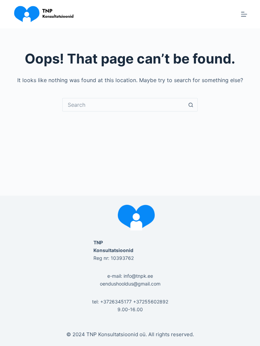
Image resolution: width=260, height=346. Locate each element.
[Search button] (191, 105)
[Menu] (244, 14)
